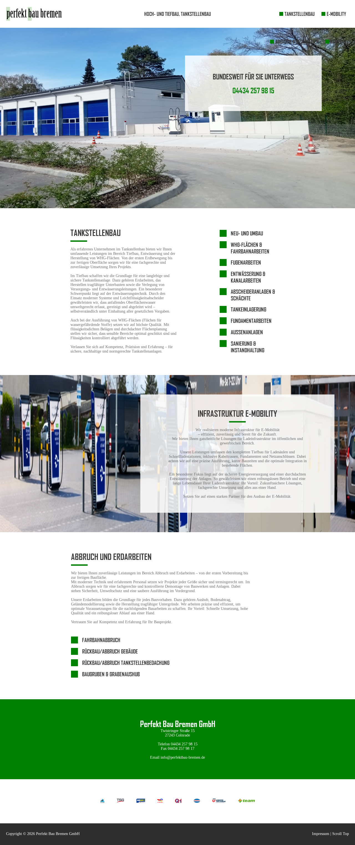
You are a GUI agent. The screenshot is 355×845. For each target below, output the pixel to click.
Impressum (320, 834)
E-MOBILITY (336, 14)
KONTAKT (338, 42)
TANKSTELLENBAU (300, 14)
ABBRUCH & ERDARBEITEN (297, 42)
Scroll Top (340, 834)
